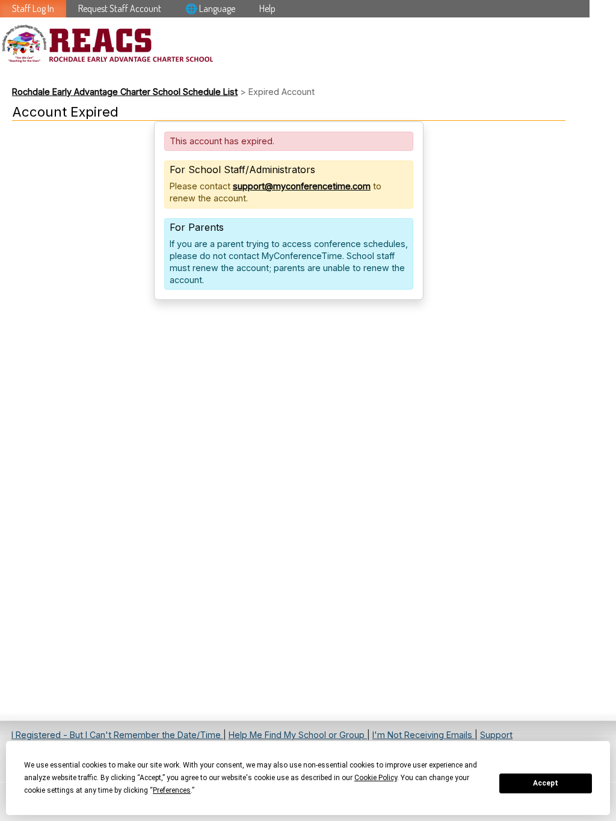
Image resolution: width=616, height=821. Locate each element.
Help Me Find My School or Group (298, 735)
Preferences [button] (172, 790)
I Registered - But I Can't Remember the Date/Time (117, 735)
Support (496, 735)
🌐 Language (210, 8)
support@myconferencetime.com (302, 186)
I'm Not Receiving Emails (423, 735)
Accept (545, 783)
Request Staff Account (119, 8)
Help (267, 8)
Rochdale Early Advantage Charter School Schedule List (125, 92)
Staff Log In (33, 8)
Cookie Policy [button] (375, 778)
